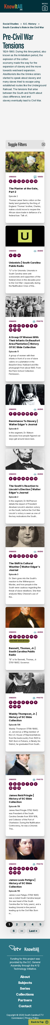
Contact (25, 1006)
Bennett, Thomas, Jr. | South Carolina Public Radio (22, 651)
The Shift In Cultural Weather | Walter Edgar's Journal (24, 567)
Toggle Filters (17, 144)
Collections (25, 11)
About (25, 977)
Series (25, 988)
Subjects (25, 983)
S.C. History (29, 23)
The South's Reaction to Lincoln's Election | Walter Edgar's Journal (25, 489)
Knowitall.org (13, 7)
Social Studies (11, 23)
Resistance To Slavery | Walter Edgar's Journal (23, 423)
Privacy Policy (32, 1018)
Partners (25, 1000)
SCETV (15, 948)
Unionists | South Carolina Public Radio (25, 264)
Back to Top (37, 1022)
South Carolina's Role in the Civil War (23, 27)
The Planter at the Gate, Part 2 (23, 190)
